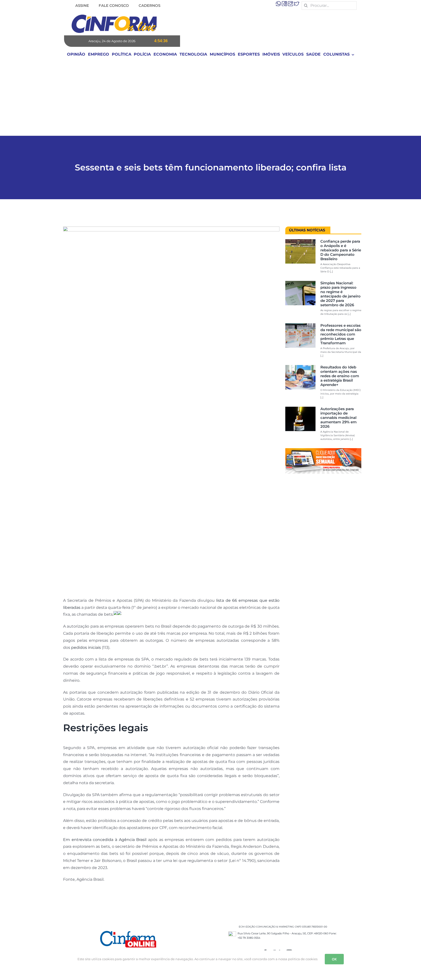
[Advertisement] (210, 99)
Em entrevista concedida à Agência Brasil (104, 839)
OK (334, 959)
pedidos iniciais (86, 647)
